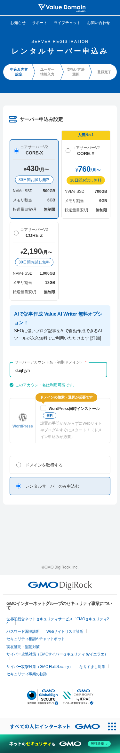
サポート (39, 22)
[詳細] (95, 338)
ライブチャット (67, 22)
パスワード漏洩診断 (23, 631)
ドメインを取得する (44, 465)
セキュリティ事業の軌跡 (26, 674)
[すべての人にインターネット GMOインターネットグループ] (52, 726)
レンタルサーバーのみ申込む (52, 486)
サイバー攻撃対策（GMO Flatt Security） (39, 666)
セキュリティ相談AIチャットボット (35, 639)
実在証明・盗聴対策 (23, 647)
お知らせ (18, 22)
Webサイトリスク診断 (65, 631)
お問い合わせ (98, 22)
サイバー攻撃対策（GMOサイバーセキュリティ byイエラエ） (57, 654)
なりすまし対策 (92, 666)
